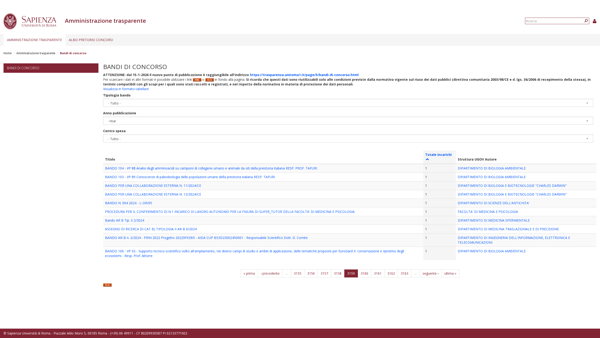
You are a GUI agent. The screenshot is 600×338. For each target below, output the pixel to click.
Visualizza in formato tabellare (126, 89)
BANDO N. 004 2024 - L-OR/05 (128, 203)
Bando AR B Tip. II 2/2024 (124, 220)
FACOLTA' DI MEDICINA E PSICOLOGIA (488, 211)
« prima (249, 273)
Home (8, 53)
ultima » (450, 273)
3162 (391, 273)
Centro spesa (114, 131)
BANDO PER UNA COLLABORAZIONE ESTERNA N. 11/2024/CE (153, 185)
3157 (324, 273)
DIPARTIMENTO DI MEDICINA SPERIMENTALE (494, 220)
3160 (364, 273)
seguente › (431, 273)
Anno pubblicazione (119, 113)
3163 (404, 273)
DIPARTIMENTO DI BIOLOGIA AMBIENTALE (492, 168)
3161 (378, 273)
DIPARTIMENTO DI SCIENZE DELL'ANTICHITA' (493, 203)
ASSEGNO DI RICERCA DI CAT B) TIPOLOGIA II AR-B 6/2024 (151, 229)
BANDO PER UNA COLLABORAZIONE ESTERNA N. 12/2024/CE (153, 194)
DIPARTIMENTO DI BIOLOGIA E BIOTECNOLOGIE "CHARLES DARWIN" (512, 185)
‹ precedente (270, 273)
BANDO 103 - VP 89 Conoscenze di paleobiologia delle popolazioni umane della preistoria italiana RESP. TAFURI (190, 177)
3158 (337, 273)
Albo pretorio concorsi (91, 40)
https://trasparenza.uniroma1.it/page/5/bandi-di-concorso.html (304, 75)
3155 (297, 273)
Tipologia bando (117, 95)
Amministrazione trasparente (34, 40)
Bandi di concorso (23, 68)
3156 (311, 273)
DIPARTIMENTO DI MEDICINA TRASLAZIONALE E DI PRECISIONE (508, 229)
